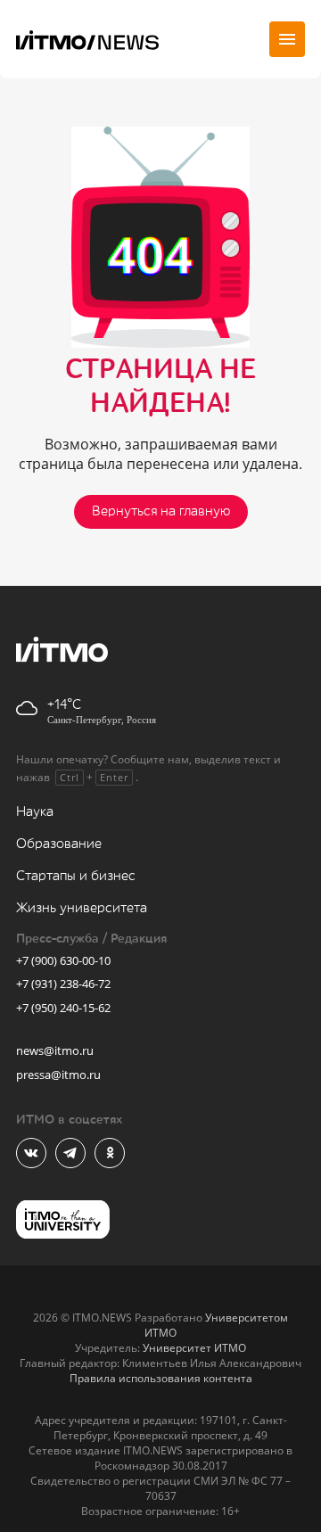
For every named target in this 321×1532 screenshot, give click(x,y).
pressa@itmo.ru (58, 1075)
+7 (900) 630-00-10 (63, 960)
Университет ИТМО (194, 1347)
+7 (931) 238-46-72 (63, 984)
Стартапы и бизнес (76, 876)
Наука (35, 811)
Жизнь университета (81, 908)
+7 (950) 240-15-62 (63, 1008)
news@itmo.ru (55, 1050)
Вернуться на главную (161, 511)
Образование (59, 844)
